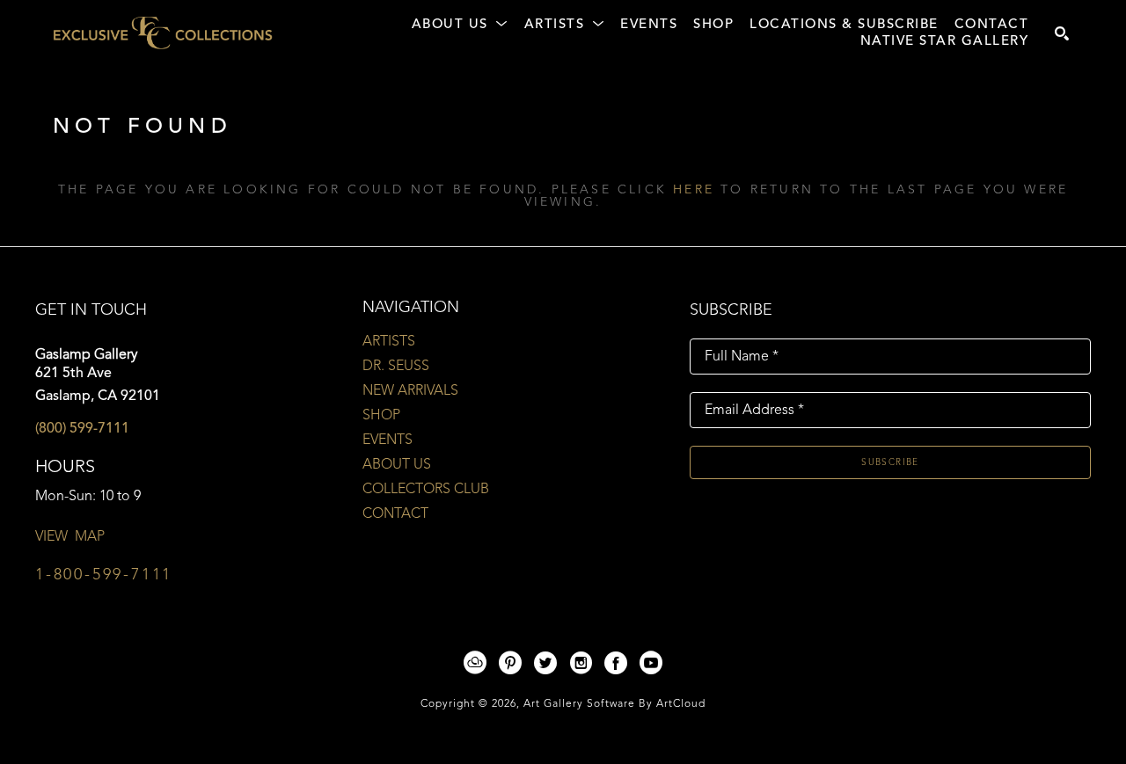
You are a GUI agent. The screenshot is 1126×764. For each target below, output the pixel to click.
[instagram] (580, 662)
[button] (460, 25)
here (693, 190)
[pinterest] (510, 662)
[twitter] (545, 662)
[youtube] (651, 662)
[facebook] (615, 662)
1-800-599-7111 (103, 575)
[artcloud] (475, 662)
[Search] (1062, 33)
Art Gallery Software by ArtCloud (614, 704)
